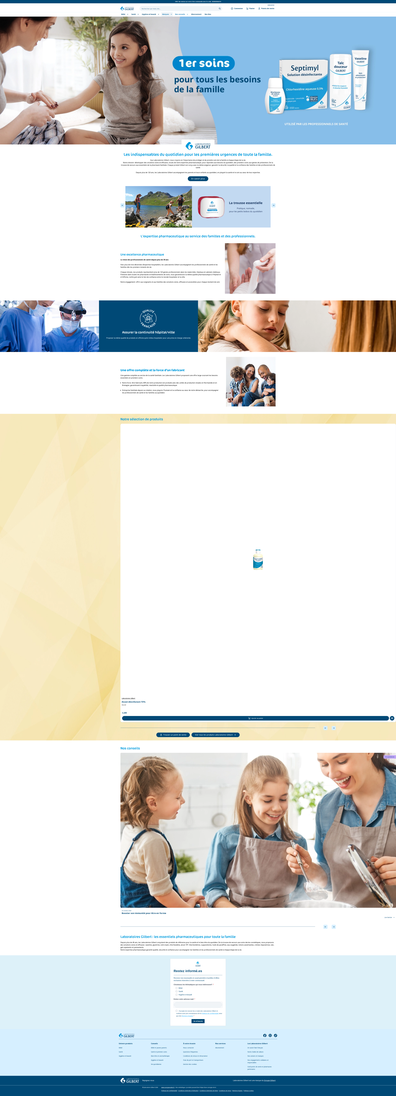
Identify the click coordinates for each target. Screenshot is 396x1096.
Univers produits (126, 1043)
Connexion (238, 8)
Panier (252, 8)
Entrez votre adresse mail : (184, 999)
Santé (121, 1052)
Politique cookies (249, 1091)
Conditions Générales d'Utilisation (188, 1091)
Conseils (154, 1043)
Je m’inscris (198, 1021)
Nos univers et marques (256, 1056)
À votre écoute (189, 1043)
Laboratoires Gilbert (128, 698)
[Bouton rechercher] (219, 8)
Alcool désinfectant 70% (134, 702)
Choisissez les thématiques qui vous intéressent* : (193, 984)
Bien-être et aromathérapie (160, 1056)
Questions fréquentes (190, 1052)
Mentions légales (237, 1091)
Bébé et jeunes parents (159, 1048)
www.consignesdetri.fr (168, 1087)
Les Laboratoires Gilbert (258, 1043)
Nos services (220, 1043)
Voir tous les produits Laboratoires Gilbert (214, 735)
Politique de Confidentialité (169, 1091)
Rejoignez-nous (148, 1080)
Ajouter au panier (257, 718)
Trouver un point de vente (174, 735)
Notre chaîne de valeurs (255, 1052)
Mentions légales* (187, 1016)
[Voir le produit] (258, 560)
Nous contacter (188, 1048)
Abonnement (219, 1048)
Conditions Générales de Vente (209, 1091)
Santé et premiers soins (159, 1052)
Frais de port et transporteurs (193, 1060)
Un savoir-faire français (255, 1048)
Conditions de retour (225, 1091)
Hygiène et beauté (125, 1056)
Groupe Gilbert (270, 1080)
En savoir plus (198, 178)
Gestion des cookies (190, 1064)
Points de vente (267, 8)
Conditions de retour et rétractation (195, 1056)
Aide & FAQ (271, 5)
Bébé (120, 1048)
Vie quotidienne (156, 1064)
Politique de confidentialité (210, 1013)
